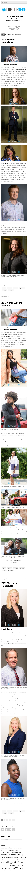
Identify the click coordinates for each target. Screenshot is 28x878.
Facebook (6, 829)
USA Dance (11, 868)
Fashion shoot (4, 334)
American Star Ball (4, 848)
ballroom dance (7, 850)
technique (22, 863)
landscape (15, 857)
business (19, 850)
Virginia (19, 868)
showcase (18, 863)
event (3, 857)
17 (10, 820)
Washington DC (10, 870)
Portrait (20, 34)
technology (3, 866)
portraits (3, 863)
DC (24, 855)
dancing (19, 855)
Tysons (11, 866)
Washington (3, 870)
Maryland (23, 857)
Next (13, 820)
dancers (4, 855)
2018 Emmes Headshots (8, 41)
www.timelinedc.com (18, 280)
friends (12, 857)
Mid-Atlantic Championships (12, 859)
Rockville (13, 863)
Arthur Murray (13, 848)
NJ (24, 859)
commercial (4, 852)
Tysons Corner (18, 866)
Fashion (8, 297)
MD (6, 859)
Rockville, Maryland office (20, 69)
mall (18, 857)
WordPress (24, 875)
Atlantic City (20, 848)
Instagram (13, 829)
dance (19, 852)
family (7, 857)
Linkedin (9, 829)
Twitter (2, 829)
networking (22, 859)
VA (15, 868)
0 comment (3, 298)
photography (13, 862)
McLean (2, 859)
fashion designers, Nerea (7, 336)
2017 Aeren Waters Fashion (11, 304)
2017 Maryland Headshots (9, 584)
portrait (21, 862)
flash (10, 857)
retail (10, 864)
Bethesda (15, 850)
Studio (23, 578)
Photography (15, 34)
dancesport (11, 855)
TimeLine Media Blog (14, 17)
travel (7, 866)
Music (18, 859)
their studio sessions (21, 637)
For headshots (4, 163)
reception (7, 863)
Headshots (9, 34)
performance (4, 862)
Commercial (4, 34)
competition (13, 852)
